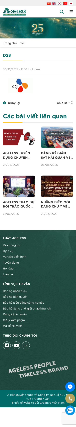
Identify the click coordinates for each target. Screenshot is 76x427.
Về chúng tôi (11, 245)
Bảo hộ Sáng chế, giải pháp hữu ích (27, 308)
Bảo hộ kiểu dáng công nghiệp (23, 302)
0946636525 (70, 410)
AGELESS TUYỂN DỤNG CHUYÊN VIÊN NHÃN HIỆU (17, 156)
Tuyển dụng (11, 262)
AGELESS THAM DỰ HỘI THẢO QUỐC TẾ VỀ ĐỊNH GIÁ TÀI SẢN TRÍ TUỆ (19, 205)
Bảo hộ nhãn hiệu (15, 291)
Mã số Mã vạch (13, 325)
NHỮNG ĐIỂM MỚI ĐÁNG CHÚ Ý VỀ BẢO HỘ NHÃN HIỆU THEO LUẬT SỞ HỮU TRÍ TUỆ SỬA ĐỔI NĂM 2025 (57, 205)
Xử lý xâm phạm (14, 320)
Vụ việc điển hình (14, 256)
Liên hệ (8, 274)
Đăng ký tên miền (15, 314)
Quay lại (14, 103)
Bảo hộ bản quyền (15, 296)
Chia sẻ (62, 103)
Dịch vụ (8, 251)
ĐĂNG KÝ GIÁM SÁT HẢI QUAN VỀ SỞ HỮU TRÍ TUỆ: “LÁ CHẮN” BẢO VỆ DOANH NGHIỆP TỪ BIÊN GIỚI (56, 156)
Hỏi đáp (8, 268)
